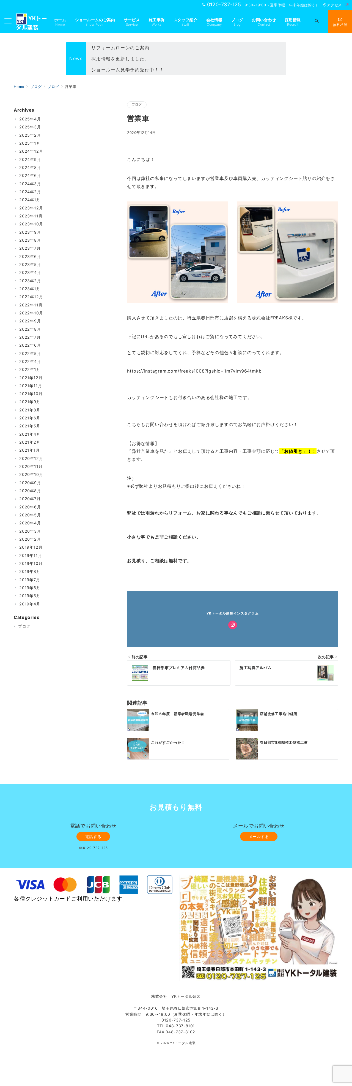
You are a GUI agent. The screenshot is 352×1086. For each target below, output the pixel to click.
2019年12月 (30, 547)
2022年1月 (29, 369)
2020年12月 (31, 458)
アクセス (334, 5)
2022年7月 (30, 337)
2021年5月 (29, 426)
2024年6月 (30, 175)
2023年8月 (30, 240)
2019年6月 (29, 588)
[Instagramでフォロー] (347, 5)
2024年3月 (30, 183)
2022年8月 (30, 329)
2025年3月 (30, 127)
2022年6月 (30, 345)
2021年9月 (29, 402)
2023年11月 (30, 216)
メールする (259, 836)
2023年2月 (30, 280)
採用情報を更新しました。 (120, 58)
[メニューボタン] (8, 21)
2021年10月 (30, 394)
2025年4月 (30, 119)
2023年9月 (30, 232)
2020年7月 (30, 499)
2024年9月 (30, 159)
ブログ (137, 104)
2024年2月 (30, 191)
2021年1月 (29, 450)
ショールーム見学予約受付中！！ (127, 69)
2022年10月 (31, 313)
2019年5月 (29, 596)
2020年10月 (31, 474)
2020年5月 (30, 515)
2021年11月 (30, 385)
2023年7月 (30, 248)
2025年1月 (29, 143)
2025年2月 (30, 135)
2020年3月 (30, 531)
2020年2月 (30, 539)
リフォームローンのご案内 (120, 47)
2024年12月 (31, 151)
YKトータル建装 (183, 1043)
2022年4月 (30, 361)
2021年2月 (29, 442)
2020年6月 (30, 507)
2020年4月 (30, 523)
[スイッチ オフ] (317, 21)
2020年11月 (30, 466)
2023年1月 (29, 288)
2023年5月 (30, 264)
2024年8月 (30, 167)
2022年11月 (30, 305)
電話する (93, 836)
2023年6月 (30, 256)
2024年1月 (29, 200)
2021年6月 (29, 418)
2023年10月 (31, 224)
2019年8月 (29, 571)
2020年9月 (30, 482)
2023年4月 (30, 272)
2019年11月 (30, 555)
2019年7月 (29, 579)
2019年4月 (29, 604)
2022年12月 (31, 297)
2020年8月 (30, 491)
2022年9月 (30, 321)
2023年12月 (31, 208)
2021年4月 (29, 434)
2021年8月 (29, 410)
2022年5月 (30, 353)
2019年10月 (30, 563)
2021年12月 (30, 377)
